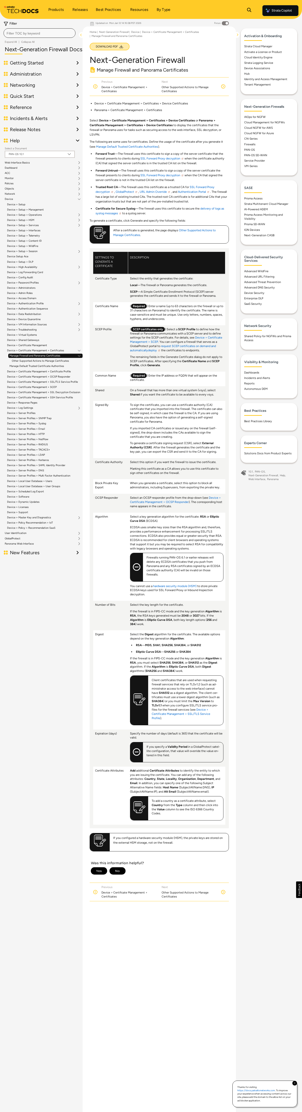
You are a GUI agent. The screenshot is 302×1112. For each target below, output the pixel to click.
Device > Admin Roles (20, 293)
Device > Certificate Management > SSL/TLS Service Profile (42, 381)
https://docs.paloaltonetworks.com (256, 1090)
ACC (7, 173)
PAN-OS (249, 149)
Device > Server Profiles (21, 413)
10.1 (250, 471)
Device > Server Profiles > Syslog (26, 423)
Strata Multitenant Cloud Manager (266, 204)
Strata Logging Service (258, 62)
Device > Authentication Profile (25, 303)
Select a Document (16, 148)
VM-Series (251, 166)
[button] (299, 889)
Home (93, 32)
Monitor (9, 178)
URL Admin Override (153, 191)
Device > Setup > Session (22, 251)
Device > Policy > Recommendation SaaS (31, 527)
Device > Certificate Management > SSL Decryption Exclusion (43, 392)
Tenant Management (257, 84)
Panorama (273, 479)
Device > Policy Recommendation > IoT (30, 522)
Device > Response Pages (22, 402)
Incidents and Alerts (257, 378)
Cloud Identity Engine (258, 57)
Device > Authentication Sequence (27, 308)
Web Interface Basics (17, 162)
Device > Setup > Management (25, 209)
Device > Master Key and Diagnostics (29, 517)
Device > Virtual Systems (22, 334)
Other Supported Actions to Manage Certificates (40, 360)
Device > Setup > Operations (24, 215)
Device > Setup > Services (23, 225)
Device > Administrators (21, 287)
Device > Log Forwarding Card (25, 272)
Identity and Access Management (265, 79)
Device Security (254, 293)
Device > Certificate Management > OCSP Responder (38, 376)
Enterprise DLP (253, 298)
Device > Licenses (18, 507)
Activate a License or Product (263, 52)
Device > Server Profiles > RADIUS (27, 444)
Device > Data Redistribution (24, 314)
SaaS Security (253, 303)
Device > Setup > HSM (20, 220)
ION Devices (252, 230)
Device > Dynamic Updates (23, 501)
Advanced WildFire (256, 271)
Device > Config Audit (20, 277)
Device (9, 199)
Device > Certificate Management (27, 345)
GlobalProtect (12, 538)
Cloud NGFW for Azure (259, 133)
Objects (9, 188)
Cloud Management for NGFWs (264, 122)
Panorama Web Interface (19, 543)
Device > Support (17, 512)
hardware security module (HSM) (175, 586)
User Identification (15, 533)
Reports (249, 383)
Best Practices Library (258, 421)
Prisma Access (253, 198)
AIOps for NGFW (255, 117)
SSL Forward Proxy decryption (160, 158)
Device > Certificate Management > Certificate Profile (39, 371)
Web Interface (256, 479)
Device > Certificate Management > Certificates (35, 350)
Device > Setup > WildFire (22, 246)
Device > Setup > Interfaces (23, 230)
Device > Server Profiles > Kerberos (28, 460)
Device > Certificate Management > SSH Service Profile (40, 397)
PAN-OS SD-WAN (255, 155)
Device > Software (18, 496)
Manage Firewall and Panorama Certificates (34, 355)
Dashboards (251, 372)
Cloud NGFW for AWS (258, 127)
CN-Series (251, 138)
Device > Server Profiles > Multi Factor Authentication (38, 475)
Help (282, 475)
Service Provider (254, 160)
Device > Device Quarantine (24, 319)
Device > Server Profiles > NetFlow (27, 439)
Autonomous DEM (256, 389)
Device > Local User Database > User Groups (33, 486)
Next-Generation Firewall (114, 32)
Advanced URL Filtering (259, 276)
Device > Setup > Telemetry (23, 235)
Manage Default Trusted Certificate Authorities (36, 366)
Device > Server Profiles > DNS (25, 470)
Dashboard (11, 168)
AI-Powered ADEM (256, 209)
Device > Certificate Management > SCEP (32, 387)
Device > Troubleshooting (22, 329)
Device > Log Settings (20, 408)
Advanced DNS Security (259, 287)
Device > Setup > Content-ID (24, 240)
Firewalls (250, 144)
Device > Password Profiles (23, 282)
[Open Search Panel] (249, 10)
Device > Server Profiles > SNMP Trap (29, 418)
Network (10, 194)
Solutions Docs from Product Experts (268, 453)
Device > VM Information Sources (27, 324)
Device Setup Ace (17, 256)
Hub (247, 73)
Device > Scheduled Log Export (25, 491)
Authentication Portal (192, 191)
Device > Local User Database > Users (29, 481)
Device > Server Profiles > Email (26, 428)
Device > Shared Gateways (23, 340)
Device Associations (257, 68)
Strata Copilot (282, 11)
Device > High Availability (22, 267)
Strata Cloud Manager (258, 46)
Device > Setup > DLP (20, 261)
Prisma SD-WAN (254, 224)
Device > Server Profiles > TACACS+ (28, 449)
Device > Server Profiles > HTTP (26, 434)
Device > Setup (16, 204)
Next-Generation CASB (259, 235)
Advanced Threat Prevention (262, 282)
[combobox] (40, 33)
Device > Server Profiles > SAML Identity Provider (36, 465)
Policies (9, 183)
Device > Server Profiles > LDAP (26, 454)
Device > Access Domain (21, 298)
